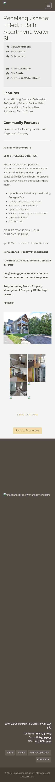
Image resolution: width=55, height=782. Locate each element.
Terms (10, 752)
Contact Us (43, 759)
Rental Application (39, 752)
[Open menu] (48, 5)
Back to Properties (27, 430)
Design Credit (28, 776)
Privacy (21, 752)
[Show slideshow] (27, 415)
